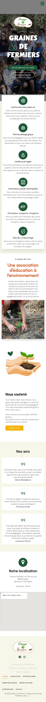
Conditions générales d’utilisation (23, 668)
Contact (19, 689)
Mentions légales (23, 672)
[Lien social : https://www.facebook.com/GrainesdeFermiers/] (21, 656)
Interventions (7, 689)
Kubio (29, 696)
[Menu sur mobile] (42, 3)
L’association (15, 676)
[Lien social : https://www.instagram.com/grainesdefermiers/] (25, 656)
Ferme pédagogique (9, 683)
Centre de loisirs (29, 676)
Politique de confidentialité (23, 664)
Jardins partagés (25, 683)
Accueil (5, 676)
